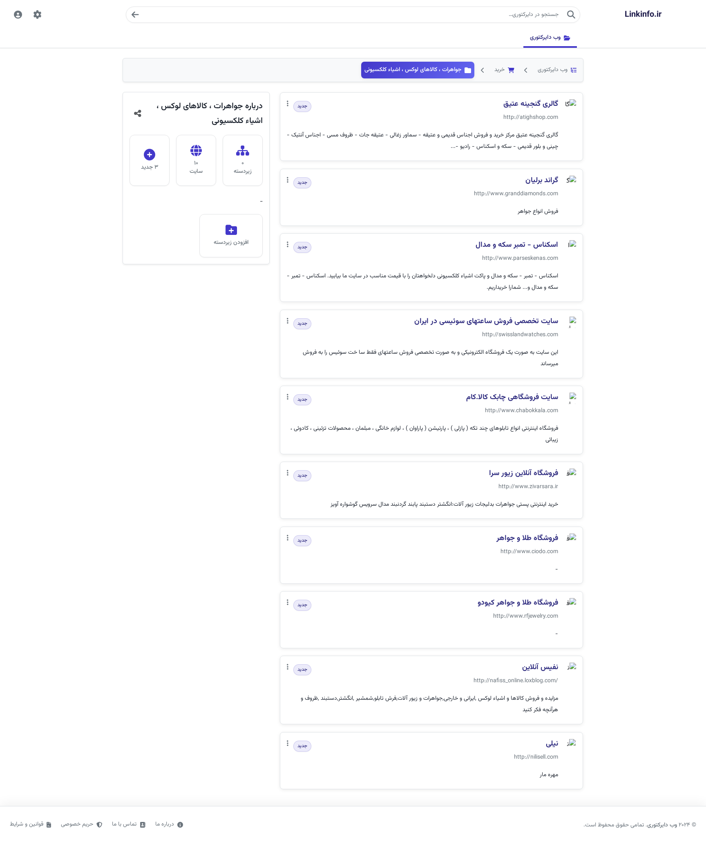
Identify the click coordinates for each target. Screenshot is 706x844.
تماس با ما (124, 824)
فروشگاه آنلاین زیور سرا (523, 474)
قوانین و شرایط (26, 824)
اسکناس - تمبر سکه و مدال (517, 245)
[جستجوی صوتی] (135, 15)
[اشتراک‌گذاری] (138, 113)
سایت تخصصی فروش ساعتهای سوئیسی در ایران (486, 322)
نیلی (552, 744)
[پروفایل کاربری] (18, 15)
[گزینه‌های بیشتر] (287, 104)
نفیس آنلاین (540, 668)
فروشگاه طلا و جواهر (527, 539)
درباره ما (164, 824)
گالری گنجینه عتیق (530, 104)
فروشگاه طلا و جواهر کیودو (518, 603)
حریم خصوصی (77, 824)
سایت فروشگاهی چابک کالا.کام (512, 398)
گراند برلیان (541, 181)
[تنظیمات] (37, 15)
